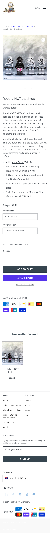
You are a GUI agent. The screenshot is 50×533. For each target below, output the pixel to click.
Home (5, 26)
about (12, 522)
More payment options (25, 285)
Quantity (6, 251)
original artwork (30, 166)
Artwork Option (9, 225)
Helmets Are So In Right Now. (20, 171)
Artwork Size (8, 211)
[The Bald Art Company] (9, 8)
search (5, 522)
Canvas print (21, 183)
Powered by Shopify (10, 530)
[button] (44, 8)
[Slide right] (31, 88)
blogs (18, 522)
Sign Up (25, 459)
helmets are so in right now (22, 26)
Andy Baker (18, 162)
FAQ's (24, 522)
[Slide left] (19, 88)
